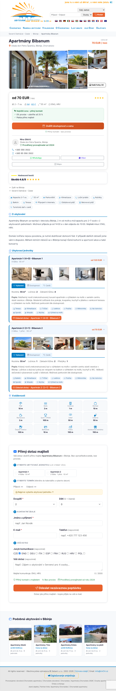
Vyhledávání (48, 28)
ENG (24, 553)
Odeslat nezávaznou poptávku (60, 588)
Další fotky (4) (98, 85)
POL (80, 553)
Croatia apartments (101, 681)
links (48, 687)
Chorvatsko (15, 28)
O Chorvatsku (62, 28)
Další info (101, 28)
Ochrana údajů (81, 671)
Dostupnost (35, 286)
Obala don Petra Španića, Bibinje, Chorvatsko (32, 45)
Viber (83, 158)
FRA (56, 553)
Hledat (99, 14)
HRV (72, 553)
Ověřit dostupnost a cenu (60, 126)
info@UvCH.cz (101, 671)
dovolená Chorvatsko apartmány (29, 681)
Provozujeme (11, 681)
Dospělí (18, 498)
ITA (41, 553)
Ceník (48, 286)
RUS (64, 553)
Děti (67, 498)
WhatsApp (37, 158)
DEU (33, 553)
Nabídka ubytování (31, 28)
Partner (43, 687)
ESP (48, 553)
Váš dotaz (24, 559)
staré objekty (34, 687)
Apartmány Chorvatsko (59, 687)
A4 (28, 104)
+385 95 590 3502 (24, 153)
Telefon (69, 529)
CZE (16, 553)
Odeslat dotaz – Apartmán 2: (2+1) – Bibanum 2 (37, 387)
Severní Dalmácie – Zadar (19, 34)
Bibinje (35, 34)
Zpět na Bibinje (18, 187)
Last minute (76, 28)
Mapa (59, 164)
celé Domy (89, 28)
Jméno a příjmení (23, 517)
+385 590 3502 (22, 149)
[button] (58, 178)
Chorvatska (65, 681)
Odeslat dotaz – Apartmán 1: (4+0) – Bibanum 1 (37, 318)
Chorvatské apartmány (78, 687)
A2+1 (33, 104)
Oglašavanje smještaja (63, 675)
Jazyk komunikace (29, 548)
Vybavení (20, 286)
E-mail (17, 529)
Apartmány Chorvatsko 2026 (82, 681)
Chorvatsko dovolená (51, 681)
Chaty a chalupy (58, 684)
